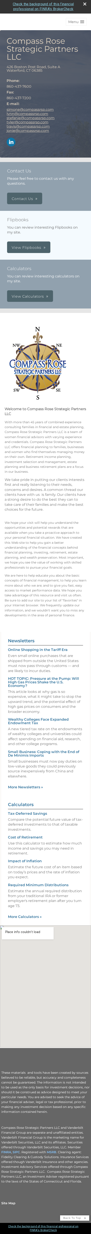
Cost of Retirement (25, 837)
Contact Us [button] (22, 199)
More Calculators (25, 917)
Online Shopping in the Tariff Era (38, 650)
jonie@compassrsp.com (28, 131)
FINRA (6, 1152)
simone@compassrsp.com (30, 109)
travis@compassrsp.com (28, 126)
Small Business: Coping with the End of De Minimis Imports (43, 753)
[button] (76, 22)
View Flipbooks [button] (26, 247)
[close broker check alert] (85, 4)
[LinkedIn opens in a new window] (11, 142)
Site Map (8, 1203)
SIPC (16, 1152)
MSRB (51, 1152)
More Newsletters (25, 787)
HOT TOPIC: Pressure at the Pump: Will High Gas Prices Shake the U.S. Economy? (43, 682)
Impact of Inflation (25, 861)
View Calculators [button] (28, 296)
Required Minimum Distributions (38, 885)
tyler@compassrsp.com (27, 122)
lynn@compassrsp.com (27, 114)
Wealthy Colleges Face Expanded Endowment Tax (38, 721)
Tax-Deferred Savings (27, 813)
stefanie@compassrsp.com (31, 118)
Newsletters (21, 640)
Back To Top (72, 1218)
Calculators (21, 804)
